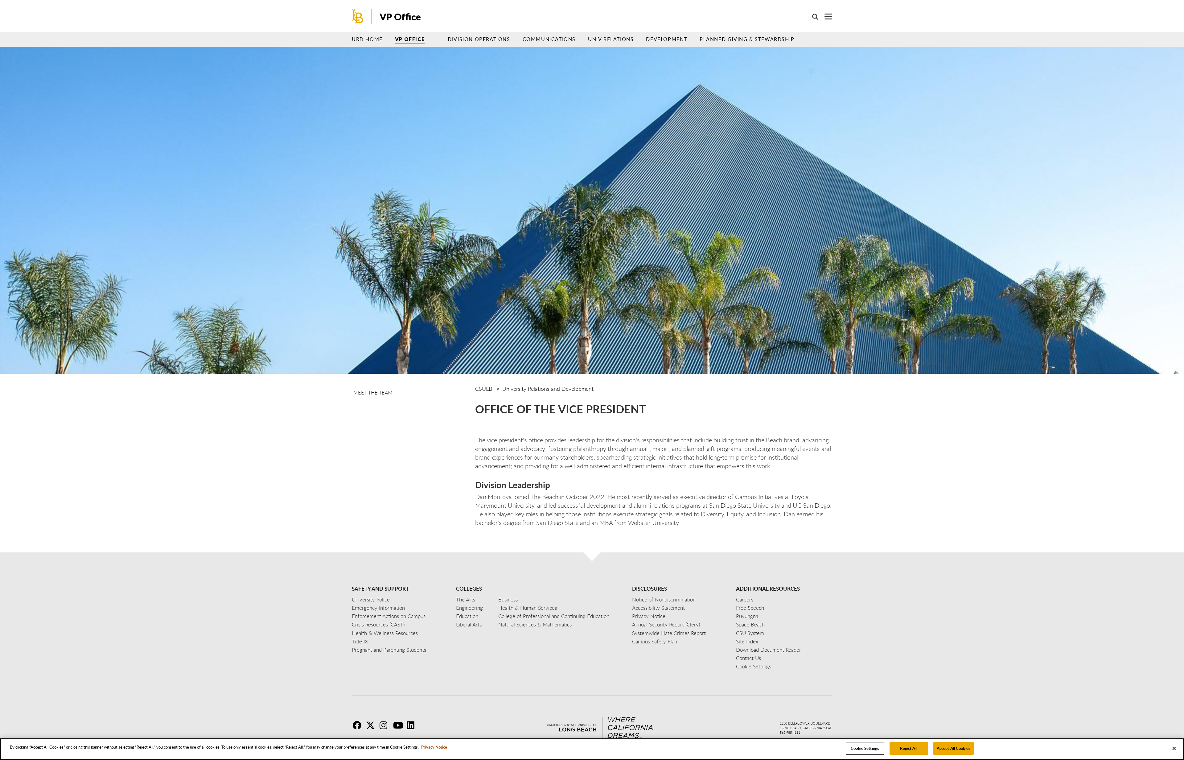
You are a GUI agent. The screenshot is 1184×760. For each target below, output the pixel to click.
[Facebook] (358, 725)
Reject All (908, 748)
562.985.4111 (790, 732)
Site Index (747, 641)
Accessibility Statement (658, 607)
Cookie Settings (865, 748)
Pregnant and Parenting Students (389, 649)
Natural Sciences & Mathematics (535, 624)
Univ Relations (611, 39)
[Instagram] (386, 725)
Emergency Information (378, 607)
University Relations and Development (548, 388)
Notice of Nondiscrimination (664, 599)
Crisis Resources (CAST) (378, 624)
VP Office (410, 39)
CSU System (750, 633)
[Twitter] (372, 725)
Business (508, 599)
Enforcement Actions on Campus (389, 616)
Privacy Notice (434, 747)
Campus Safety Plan (654, 641)
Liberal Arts (469, 624)
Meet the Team (373, 392)
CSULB (483, 388)
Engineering (469, 607)
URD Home (367, 39)
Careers (744, 599)
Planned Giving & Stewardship (747, 39)
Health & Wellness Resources (385, 633)
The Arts (465, 599)
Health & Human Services (527, 607)
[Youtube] (399, 725)
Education (467, 616)
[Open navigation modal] (825, 16)
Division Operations (479, 39)
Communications (549, 39)
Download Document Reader (768, 649)
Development (666, 39)
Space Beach (750, 624)
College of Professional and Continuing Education (553, 616)
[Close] (1174, 748)
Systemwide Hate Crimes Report (669, 633)
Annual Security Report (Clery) (666, 624)
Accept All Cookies (953, 748)
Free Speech (750, 607)
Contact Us (748, 658)
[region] (592, 749)
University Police (371, 599)
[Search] (812, 16)
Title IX (360, 641)
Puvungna (747, 616)
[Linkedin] (413, 725)
